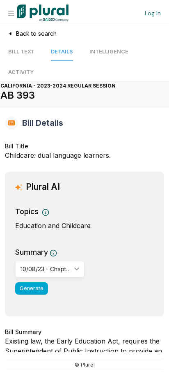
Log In (153, 13)
